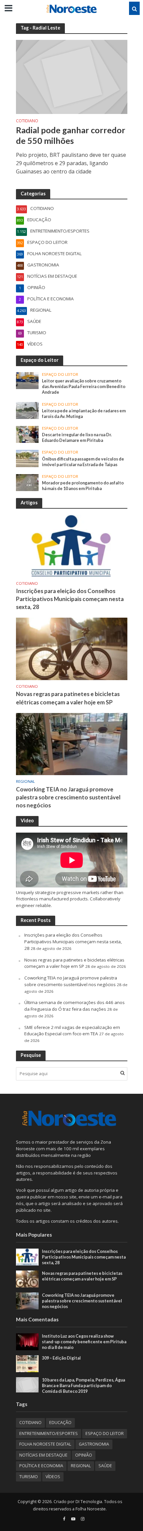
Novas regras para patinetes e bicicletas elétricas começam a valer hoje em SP (68, 697)
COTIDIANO (27, 121)
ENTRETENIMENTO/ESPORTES (48, 1433)
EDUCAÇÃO (60, 1422)
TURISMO (28, 1477)
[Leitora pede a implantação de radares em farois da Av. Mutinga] (27, 410)
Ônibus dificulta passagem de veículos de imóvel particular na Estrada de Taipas (83, 462)
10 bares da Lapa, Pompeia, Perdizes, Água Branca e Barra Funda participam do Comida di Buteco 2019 (83, 1386)
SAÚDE (105, 1466)
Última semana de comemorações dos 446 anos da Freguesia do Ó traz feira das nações (74, 1005)
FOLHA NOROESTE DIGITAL (45, 1444)
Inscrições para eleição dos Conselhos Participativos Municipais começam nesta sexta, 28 (70, 598)
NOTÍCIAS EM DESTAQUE (43, 1455)
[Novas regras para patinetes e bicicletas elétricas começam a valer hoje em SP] (71, 649)
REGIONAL (25, 781)
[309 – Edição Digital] (27, 1363)
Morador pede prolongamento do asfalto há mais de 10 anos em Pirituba (83, 485)
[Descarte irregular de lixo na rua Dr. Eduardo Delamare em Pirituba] (27, 434)
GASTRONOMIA (94, 1444)
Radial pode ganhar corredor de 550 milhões (70, 135)
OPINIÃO (83, 1455)
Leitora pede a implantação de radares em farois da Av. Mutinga (84, 413)
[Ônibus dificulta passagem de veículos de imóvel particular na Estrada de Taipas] (27, 458)
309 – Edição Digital (61, 1358)
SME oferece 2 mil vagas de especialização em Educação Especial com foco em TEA (72, 1030)
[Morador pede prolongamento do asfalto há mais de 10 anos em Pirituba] (27, 482)
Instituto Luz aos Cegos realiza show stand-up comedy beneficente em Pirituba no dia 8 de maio (84, 1342)
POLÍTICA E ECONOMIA (41, 1466)
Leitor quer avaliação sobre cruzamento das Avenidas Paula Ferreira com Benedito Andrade (83, 386)
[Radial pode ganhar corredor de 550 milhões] (71, 76)
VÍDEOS (53, 1477)
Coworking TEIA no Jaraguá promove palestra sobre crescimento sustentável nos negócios (68, 797)
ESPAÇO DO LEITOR (60, 374)
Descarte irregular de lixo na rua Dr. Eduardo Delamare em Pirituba (77, 437)
